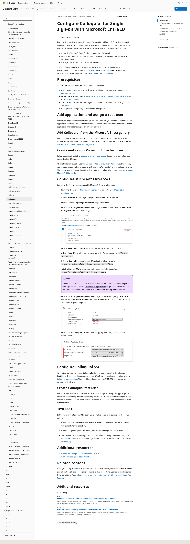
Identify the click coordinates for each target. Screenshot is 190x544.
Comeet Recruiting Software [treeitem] (18, 211)
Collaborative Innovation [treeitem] (17, 187)
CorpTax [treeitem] (11, 341)
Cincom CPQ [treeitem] (12, 390)
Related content (164, 40)
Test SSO (162, 34)
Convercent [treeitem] (12, 321)
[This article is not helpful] (179, 47)
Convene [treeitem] (11, 317)
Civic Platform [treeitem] (13, 51)
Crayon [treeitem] (10, 398)
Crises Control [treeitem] (13, 410)
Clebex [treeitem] (10, 79)
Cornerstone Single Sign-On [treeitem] (18, 333)
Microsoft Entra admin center (85, 190)
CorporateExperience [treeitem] (15, 337)
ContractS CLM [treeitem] (13, 301)
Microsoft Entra (70, 16)
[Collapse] (32, 14)
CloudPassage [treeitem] (13, 135)
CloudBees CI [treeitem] (13, 123)
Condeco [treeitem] (11, 247)
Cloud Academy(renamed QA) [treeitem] (19, 103)
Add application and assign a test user (171, 24)
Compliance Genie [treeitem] (14, 235)
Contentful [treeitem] (12, 277)
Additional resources (166, 37)
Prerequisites (164, 20)
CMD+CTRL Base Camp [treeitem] (16, 151)
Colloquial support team (95, 286)
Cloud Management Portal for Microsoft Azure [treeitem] (19, 108)
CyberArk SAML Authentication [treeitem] (19, 450)
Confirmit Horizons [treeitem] (15, 251)
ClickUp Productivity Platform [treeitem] (18, 95)
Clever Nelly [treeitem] (12, 87)
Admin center (181, 9)
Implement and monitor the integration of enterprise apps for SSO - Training (86, 499)
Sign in (184, 3)
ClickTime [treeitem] (11, 91)
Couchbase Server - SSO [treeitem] (17, 353)
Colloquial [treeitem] (12, 199)
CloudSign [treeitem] (12, 143)
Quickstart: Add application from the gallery (75, 144)
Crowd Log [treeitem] (12, 418)
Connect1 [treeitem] (11, 269)
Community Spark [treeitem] (14, 223)
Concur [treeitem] (10, 239)
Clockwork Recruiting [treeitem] (15, 99)
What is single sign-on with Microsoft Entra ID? (80, 454)
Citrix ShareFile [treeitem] (13, 43)
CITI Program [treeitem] (13, 28)
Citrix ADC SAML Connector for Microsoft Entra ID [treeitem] (19, 33)
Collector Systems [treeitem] (14, 191)
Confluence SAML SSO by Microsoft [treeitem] (17, 256)
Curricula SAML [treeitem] (13, 442)
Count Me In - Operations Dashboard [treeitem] (17, 358)
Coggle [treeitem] (10, 167)
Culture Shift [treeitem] (12, 434)
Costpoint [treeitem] (11, 349)
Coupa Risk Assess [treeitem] (14, 371)
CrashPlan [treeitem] (11, 394)
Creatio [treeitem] (10, 402)
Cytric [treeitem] (10, 466)
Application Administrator (94, 96)
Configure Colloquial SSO (168, 31)
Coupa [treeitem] (10, 367)
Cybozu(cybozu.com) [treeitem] (15, 458)
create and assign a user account (94, 156)
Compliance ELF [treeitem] (13, 231)
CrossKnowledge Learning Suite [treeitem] (19, 414)
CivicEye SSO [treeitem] (12, 47)
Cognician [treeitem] (11, 175)
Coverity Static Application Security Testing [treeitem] (17, 384)
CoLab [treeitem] (10, 183)
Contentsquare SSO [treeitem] (15, 285)
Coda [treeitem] (10, 159)
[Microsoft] (4, 3)
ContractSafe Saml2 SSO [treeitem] (17, 297)
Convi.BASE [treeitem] (12, 325)
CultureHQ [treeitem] (12, 430)
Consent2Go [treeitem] (12, 273)
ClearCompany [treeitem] (13, 75)
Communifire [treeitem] (12, 219)
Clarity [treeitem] (10, 55)
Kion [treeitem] (9, 147)
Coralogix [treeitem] (11, 329)
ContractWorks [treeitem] (13, 305)
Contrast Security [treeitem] (14, 309)
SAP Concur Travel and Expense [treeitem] (19, 243)
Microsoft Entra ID (85, 16)
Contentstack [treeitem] (12, 289)
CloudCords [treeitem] (12, 127)
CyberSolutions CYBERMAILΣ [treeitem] (18, 454)
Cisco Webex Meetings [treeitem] (16, 24)
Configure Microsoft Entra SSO (170, 28)
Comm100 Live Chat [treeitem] (15, 215)
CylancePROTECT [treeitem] (14, 462)
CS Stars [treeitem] (11, 426)
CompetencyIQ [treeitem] (13, 227)
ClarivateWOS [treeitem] (13, 59)
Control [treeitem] (10, 313)
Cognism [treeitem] (11, 179)
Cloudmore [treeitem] (12, 131)
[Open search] (179, 3)
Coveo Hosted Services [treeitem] (16, 380)
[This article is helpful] (176, 47)
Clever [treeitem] (10, 83)
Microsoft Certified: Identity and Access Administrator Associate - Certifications (87, 510)
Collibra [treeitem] (11, 195)
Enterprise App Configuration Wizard (101, 164)
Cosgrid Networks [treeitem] (14, 345)
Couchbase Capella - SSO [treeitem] (17, 363)
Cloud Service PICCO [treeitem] (15, 139)
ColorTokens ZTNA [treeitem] (14, 203)
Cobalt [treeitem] (10, 155)
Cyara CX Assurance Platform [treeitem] (18, 446)
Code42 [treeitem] (10, 163)
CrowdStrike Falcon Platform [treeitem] (18, 422)
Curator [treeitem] (11, 438)
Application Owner (71, 99)
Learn (60, 16)
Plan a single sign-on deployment (75, 457)
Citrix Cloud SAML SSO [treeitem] (16, 39)
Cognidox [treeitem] (11, 171)
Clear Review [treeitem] (12, 71)
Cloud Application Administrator (119, 96)
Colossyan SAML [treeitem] (14, 207)
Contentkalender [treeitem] (14, 281)
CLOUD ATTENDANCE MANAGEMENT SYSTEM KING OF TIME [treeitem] (20, 116)
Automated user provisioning (101, 73)
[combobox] (17, 19)
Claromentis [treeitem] (12, 67)
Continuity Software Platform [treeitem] (18, 293)
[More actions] (131, 16)
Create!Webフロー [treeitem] (14, 406)
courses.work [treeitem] (13, 375)
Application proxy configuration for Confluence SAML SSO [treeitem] (19, 263)
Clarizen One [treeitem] (12, 63)
